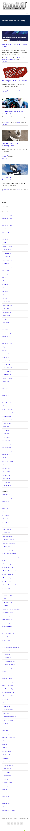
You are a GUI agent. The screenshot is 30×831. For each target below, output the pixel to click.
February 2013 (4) (7, 301)
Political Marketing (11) (8, 692)
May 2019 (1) (6, 235)
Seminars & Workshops (11, 59)
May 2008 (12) (6, 475)
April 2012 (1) (6, 326)
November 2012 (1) (7, 308)
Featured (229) (6, 588)
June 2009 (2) (6, 430)
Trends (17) (5, 779)
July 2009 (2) (6, 426)
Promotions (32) (6, 706)
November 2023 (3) (7, 218)
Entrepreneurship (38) (8, 574)
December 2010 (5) (7, 367)
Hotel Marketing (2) (7, 626)
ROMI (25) (5, 723)
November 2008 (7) (7, 454)
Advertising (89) (6, 494)
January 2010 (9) (7, 405)
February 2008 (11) (7, 485)
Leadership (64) (6, 650)
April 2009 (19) (6, 437)
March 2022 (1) (6, 222)
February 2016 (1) (7, 249)
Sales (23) (5, 727)
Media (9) (5, 671)
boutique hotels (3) (7, 525)
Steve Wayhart (6, 57)
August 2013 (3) (6, 287)
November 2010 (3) (7, 371)
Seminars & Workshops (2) (9, 737)
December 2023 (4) (7, 215)
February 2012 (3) (7, 333)
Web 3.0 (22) (6, 796)
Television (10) (6, 772)
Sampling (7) (6, 730)
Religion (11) (6, 713)
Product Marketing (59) (8, 702)
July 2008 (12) (6, 468)
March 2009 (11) (6, 440)
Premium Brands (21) (8, 695)
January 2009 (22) (7, 447)
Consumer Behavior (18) (8, 539)
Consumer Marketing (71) (9, 543)
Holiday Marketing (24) (8, 619)
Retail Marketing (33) (8, 720)
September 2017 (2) (7, 246)
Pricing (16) (5, 699)
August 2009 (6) (7, 423)
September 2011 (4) (7, 343)
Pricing (18, 90)
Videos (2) (5, 786)
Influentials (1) (6, 636)
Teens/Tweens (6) (7, 768)
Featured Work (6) (7, 595)
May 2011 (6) (6, 353)
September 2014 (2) (7, 267)
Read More (4, 61)
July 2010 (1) (6, 385)
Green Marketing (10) (8, 612)
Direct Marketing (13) (8, 564)
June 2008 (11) (6, 471)
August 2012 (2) (6, 315)
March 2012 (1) (6, 329)
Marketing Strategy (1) (8, 668)
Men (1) (4, 675)
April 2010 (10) (6, 395)
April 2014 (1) (6, 274)
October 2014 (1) (7, 263)
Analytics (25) (6, 501)
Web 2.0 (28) (6, 793)
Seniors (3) (5, 741)
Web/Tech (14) (6, 803)
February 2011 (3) (7, 364)
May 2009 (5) (6, 433)
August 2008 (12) (7, 464)
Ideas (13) (5, 630)
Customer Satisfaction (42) (9, 553)
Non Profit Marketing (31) (9, 688)
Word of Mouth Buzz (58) (9, 810)
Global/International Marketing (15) (11, 609)
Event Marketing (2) (7, 577)
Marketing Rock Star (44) (9, 664)
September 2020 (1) (7, 225)
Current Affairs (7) (7, 546)
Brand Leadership (20, 57)
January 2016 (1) (7, 253)
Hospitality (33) (6, 623)
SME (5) (5, 747)
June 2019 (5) (6, 232)
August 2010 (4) (6, 381)
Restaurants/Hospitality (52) (9, 716)
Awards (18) (6, 511)
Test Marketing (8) (7, 775)
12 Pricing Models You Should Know (14, 81)
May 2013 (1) (6, 291)
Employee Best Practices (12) (10, 570)
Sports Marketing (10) (8, 754)
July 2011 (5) (6, 350)
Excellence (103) (7, 581)
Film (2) (4, 598)
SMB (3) (5, 744)
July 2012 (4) (6, 319)
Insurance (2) (6, 643)
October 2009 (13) (7, 416)
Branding (4, 59)
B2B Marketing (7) (7, 515)
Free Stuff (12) (6, 605)
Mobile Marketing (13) (8, 682)
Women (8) (5, 807)
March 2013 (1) (6, 298)
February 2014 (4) (7, 281)
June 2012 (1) (6, 322)
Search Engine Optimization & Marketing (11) (13, 734)
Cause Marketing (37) (8, 536)
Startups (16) (6, 758)
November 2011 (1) (7, 336)
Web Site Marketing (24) (8, 800)
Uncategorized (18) (7, 782)
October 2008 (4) (7, 458)
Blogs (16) (5, 518)
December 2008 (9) (7, 451)
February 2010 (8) (7, 402)
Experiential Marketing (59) (9, 584)
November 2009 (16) (8, 412)
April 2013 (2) (6, 294)
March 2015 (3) (6, 256)
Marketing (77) (6, 654)
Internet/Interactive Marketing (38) (11, 647)
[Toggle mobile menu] (27, 13)
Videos (18, 122)
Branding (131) (6, 532)
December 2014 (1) (7, 260)
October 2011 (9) (7, 340)
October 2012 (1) (7, 312)
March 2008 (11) (6, 482)
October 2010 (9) (7, 374)
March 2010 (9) (6, 399)
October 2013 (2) (7, 284)
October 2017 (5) (7, 242)
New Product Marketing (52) (9, 685)
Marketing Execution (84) (9, 661)
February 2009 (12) (7, 444)
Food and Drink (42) (7, 602)
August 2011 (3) (6, 346)
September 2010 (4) (7, 378)
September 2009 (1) (7, 419)
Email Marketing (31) (8, 567)
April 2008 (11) (6, 478)
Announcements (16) (8, 505)
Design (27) (5, 560)
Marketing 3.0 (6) (7, 657)
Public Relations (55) (8, 709)
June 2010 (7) (6, 388)
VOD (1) (5, 789)
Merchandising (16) (7, 678)
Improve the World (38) (8, 633)
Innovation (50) (6, 640)
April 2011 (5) (6, 357)
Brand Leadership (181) (8, 529)
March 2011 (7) (6, 360)
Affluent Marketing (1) (8, 498)
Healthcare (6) (6, 616)
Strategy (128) (6, 761)
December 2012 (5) (7, 305)
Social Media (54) (7, 751)
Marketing (19, 189)
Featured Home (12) (7, 591)
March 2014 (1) (6, 277)
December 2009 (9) (7, 409)
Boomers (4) (6, 522)
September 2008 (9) (8, 461)
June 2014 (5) (6, 270)
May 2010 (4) (6, 392)
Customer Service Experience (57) (11, 557)
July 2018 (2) (6, 239)
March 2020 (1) (6, 228)
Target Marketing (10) (8, 765)
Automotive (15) (6, 508)
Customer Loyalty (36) (8, 550)
